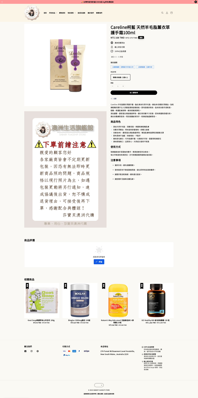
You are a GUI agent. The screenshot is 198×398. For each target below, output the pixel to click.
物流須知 (71, 13)
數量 (112, 83)
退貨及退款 (81, 13)
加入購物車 (134, 92)
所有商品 (52, 13)
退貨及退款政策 (109, 394)
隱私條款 (100, 394)
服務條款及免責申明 (90, 394)
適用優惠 (114, 62)
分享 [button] (115, 99)
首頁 (45, 13)
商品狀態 (113, 72)
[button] (162, 13)
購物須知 (62, 13)
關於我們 (91, 13)
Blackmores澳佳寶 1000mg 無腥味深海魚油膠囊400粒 (19, 392)
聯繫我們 (99, 13)
